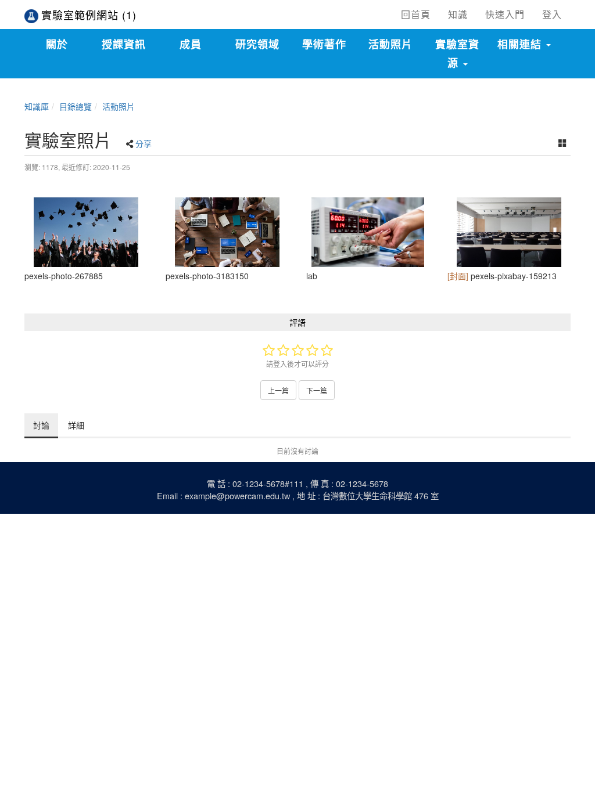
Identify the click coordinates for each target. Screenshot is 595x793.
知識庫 (36, 106)
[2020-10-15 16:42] (86, 232)
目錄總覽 (75, 106)
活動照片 (118, 106)
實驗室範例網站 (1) (89, 14)
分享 (143, 143)
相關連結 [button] (521, 44)
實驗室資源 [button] (457, 53)
